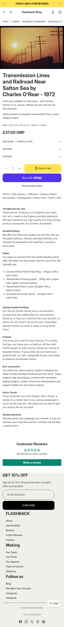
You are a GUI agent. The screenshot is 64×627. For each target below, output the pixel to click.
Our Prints (11, 556)
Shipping (11, 571)
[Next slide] (60, 3)
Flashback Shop (35, 608)
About (9, 520)
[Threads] (38, 622)
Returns (10, 530)
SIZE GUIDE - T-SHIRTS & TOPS (17, 141)
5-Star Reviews (14, 535)
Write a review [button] (32, 462)
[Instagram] (26, 622)
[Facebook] (20, 622)
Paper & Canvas (14, 566)
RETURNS (7, 149)
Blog (8, 583)
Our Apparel (12, 561)
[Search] (10, 12)
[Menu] (4, 12)
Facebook (11, 597)
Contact (10, 539)
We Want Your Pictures (18, 588)
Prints (5, 21)
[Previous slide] (3, 3)
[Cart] (60, 12)
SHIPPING (7, 156)
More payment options (32, 185)
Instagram (11, 593)
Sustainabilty (13, 525)
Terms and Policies (32, 614)
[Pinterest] (43, 622)
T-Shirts (15, 21)
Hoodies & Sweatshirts (34, 21)
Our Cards (11, 552)
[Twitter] (32, 622)
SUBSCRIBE (28, 505)
